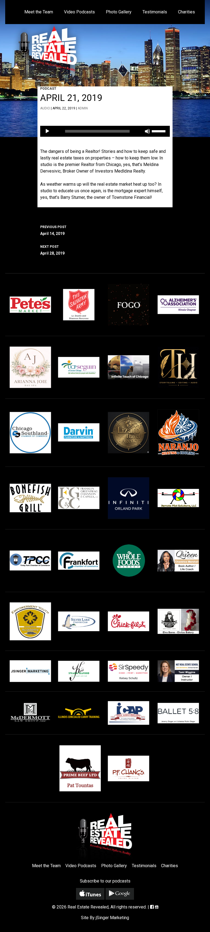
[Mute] (147, 131)
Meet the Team (38, 11)
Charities (186, 11)
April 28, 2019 (52, 250)
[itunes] (90, 894)
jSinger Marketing (112, 917)
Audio (45, 108)
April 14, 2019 (53, 230)
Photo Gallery (119, 11)
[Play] (47, 131)
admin (83, 108)
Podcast (48, 89)
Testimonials (154, 11)
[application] (105, 131)
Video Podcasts (79, 11)
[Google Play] (120, 894)
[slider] (159, 131)
